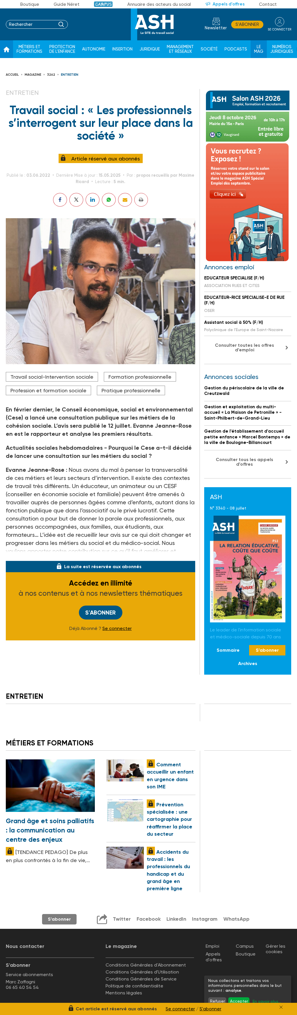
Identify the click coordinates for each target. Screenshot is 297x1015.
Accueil (12, 75)
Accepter (239, 1001)
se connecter (279, 29)
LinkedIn (176, 919)
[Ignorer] (281, 1007)
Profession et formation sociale (48, 390)
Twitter (122, 919)
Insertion (122, 49)
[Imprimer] (141, 200)
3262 (51, 75)
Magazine (33, 75)
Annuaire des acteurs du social (159, 4)
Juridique (150, 49)
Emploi (212, 946)
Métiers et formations (29, 49)
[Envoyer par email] (125, 200)
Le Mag (258, 49)
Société (209, 49)
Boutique (29, 4)
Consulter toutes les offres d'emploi (244, 347)
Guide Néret (66, 4)
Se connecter (117, 628)
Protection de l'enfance (62, 49)
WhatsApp (236, 919)
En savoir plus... (267, 1001)
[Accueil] (6, 49)
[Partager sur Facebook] (60, 200)
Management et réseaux (180, 49)
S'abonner (247, 24)
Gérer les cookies (275, 948)
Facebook (149, 919)
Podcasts (235, 49)
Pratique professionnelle (131, 390)
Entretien (69, 75)
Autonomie (93, 49)
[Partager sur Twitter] (76, 200)
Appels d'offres (229, 4)
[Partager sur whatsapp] (109, 200)
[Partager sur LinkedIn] (92, 200)
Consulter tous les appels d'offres (244, 462)
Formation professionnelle (139, 377)
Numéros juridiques (281, 49)
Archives (247, 663)
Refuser (217, 1001)
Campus (103, 4)
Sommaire (228, 650)
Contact (268, 4)
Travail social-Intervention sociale (51, 377)
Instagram (205, 919)
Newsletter (216, 28)
